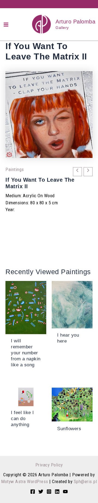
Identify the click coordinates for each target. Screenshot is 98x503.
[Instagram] (49, 491)
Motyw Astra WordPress (24, 481)
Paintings (14, 169)
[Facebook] (32, 491)
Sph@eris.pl (85, 481)
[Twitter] (40, 491)
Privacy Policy (49, 465)
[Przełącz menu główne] (6, 25)
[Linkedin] (57, 491)
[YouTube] (65, 491)
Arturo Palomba (75, 22)
